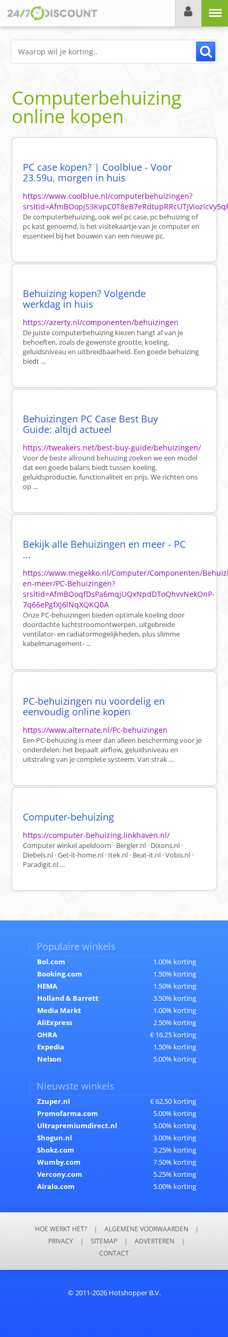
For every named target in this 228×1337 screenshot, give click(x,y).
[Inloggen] (188, 13)
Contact (114, 1253)
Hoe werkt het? (61, 1228)
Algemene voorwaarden (146, 1228)
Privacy (60, 1241)
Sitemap (104, 1241)
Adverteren (154, 1241)
